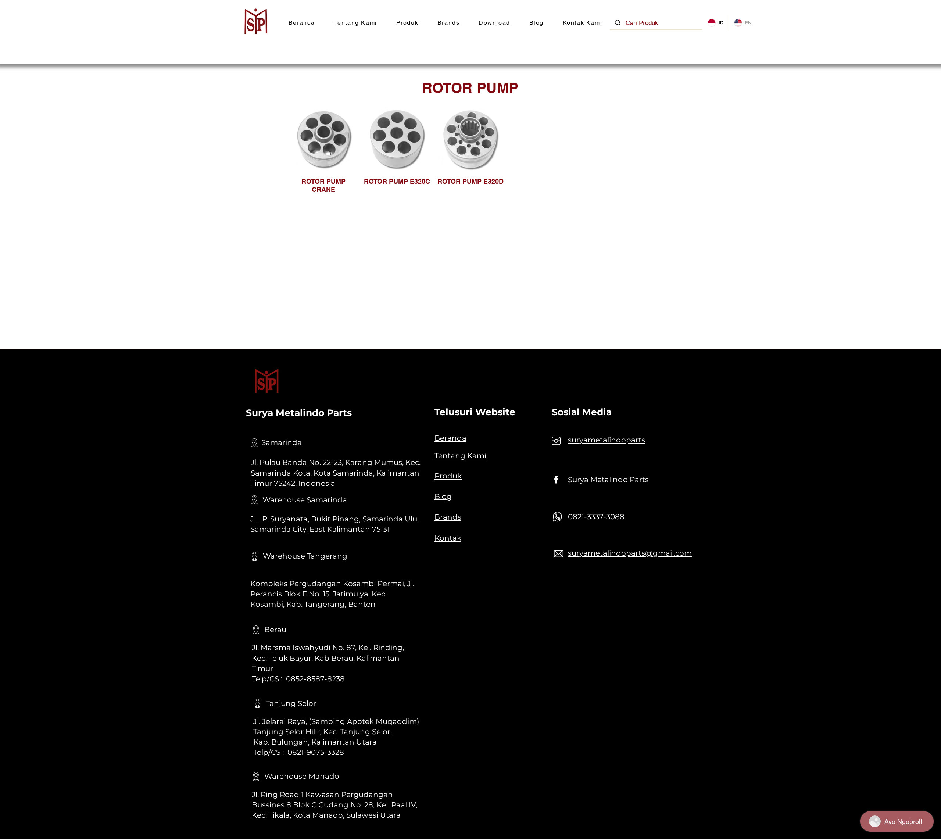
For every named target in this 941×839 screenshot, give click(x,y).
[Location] (254, 442)
